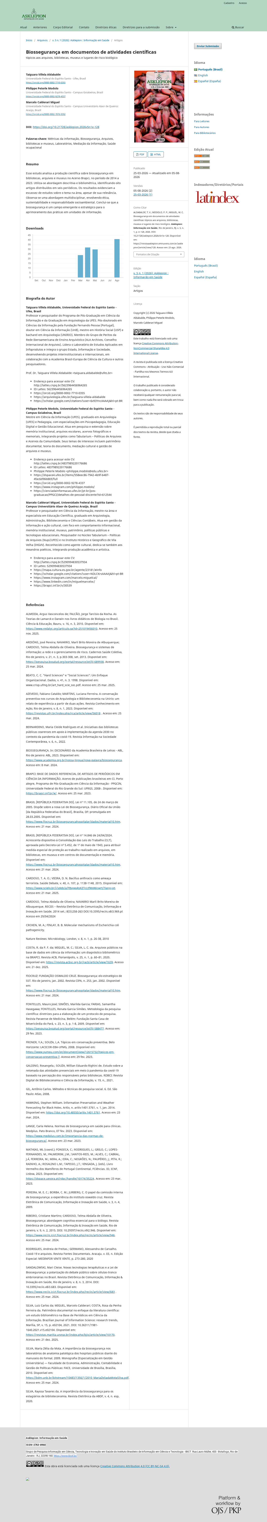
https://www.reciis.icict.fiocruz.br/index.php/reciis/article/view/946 (70, 1235)
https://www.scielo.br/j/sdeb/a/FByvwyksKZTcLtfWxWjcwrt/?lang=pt (70, 888)
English (203, 75)
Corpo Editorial (63, 27)
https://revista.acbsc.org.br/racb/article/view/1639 (79, 962)
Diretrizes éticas (105, 27)
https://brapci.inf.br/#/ (41, 793)
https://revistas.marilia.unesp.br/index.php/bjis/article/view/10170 (70, 1335)
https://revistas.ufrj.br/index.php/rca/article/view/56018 (63, 713)
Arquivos (42, 40)
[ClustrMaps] (27, 1479)
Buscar (239, 27)
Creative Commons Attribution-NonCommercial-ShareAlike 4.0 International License (156, 348)
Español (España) (209, 81)
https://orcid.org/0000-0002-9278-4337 (45, 96)
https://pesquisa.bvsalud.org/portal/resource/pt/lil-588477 (65, 1028)
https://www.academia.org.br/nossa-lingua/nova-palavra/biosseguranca (74, 760)
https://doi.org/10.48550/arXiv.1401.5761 (73, 1112)
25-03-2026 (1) (143, 194)
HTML (157, 154)
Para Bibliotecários (205, 133)
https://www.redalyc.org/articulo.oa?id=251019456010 (61, 628)
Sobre (170, 27)
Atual (23, 27)
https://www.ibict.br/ (65, 1455)
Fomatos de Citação (147, 254)
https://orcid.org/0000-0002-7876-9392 (45, 114)
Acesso (243, 3)
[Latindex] (217, 204)
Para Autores (201, 127)
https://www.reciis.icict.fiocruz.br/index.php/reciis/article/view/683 (70, 1292)
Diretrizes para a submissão (141, 27)
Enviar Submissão (208, 46)
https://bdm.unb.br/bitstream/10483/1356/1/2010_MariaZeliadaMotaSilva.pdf (77, 1378)
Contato (84, 27)
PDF (141, 154)
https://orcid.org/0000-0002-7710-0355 (45, 82)
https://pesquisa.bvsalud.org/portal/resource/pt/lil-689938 (65, 662)
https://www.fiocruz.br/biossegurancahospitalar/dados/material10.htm (73, 821)
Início (29, 40)
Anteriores (40, 27)
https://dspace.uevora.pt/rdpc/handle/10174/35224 (60, 1178)
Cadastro (229, 3)
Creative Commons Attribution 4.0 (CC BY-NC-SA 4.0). (135, 1466)
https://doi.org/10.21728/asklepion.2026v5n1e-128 (66, 127)
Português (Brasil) (206, 265)
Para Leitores (201, 121)
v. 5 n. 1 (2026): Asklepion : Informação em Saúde (80, 40)
